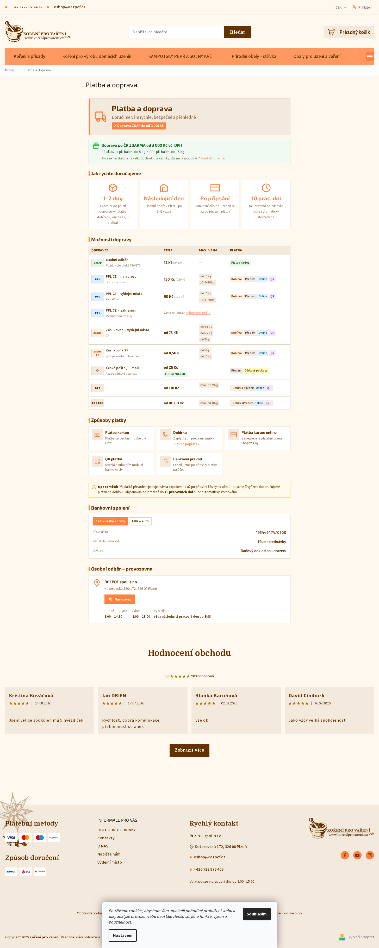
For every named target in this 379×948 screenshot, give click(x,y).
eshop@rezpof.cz (198, 313)
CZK (338, 7)
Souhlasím (257, 914)
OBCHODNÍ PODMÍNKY (116, 830)
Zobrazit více (189, 750)
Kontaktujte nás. (213, 158)
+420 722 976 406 (208, 869)
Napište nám (109, 854)
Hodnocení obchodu (189, 653)
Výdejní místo (109, 862)
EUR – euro (140, 521)
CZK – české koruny (110, 521)
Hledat (237, 32)
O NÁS (102, 846)
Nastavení (122, 935)
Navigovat (123, 599)
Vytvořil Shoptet (361, 937)
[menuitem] (29, 56)
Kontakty (106, 838)
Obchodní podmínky (92, 913)
